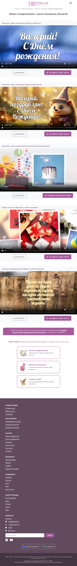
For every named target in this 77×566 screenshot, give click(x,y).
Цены (7, 501)
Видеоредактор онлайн (13, 421)
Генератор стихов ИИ (12, 427)
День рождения (10, 460)
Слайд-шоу (9, 414)
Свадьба (8, 466)
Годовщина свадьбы (12, 469)
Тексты (7, 507)
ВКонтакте (11, 530)
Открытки (8, 442)
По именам (9, 448)
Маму (7, 483)
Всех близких (9, 489)
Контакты (8, 518)
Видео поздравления (12, 436)
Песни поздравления (12, 439)
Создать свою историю (59, 195)
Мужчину (8, 480)
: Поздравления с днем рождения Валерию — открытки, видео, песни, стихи (39, 341)
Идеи (7, 510)
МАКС (10, 527)
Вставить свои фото (59, 72)
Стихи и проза (9, 445)
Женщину (8, 477)
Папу (7, 486)
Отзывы (8, 504)
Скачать (20, 72)
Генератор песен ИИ (12, 424)
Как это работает (10, 498)
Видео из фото (10, 411)
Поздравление (10, 408)
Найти (50, 535)
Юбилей (8, 463)
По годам (8, 451)
